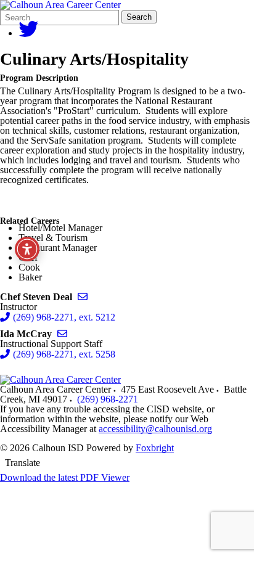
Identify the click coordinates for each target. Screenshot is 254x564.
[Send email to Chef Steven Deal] (83, 297)
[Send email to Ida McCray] (62, 334)
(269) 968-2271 (107, 399)
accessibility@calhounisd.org (155, 428)
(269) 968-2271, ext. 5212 (64, 317)
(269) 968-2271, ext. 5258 (64, 354)
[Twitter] (28, 33)
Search (139, 17)
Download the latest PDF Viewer (64, 477)
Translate (22, 462)
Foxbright (155, 448)
